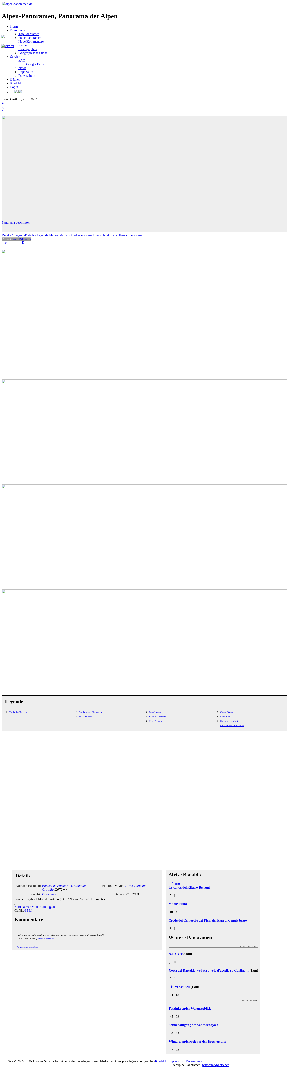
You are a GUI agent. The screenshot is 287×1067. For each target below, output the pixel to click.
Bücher (15, 79)
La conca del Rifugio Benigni (189, 887)
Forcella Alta (155, 712)
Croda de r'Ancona (18, 712)
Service (15, 56)
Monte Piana (178, 904)
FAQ (21, 60)
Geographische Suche (32, 53)
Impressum (25, 72)
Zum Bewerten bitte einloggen (34, 907)
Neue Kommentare (31, 41)
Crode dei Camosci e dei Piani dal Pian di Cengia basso (208, 920)
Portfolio (177, 883)
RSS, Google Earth (31, 64)
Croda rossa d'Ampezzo (90, 712)
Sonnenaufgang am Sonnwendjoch (193, 1025)
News (22, 68)
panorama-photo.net (215, 1065)
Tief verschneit (179, 987)
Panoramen (17, 30)
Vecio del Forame (157, 716)
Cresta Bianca (226, 712)
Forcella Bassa (86, 716)
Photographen (27, 49)
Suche (22, 45)
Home (14, 26)
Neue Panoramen (29, 38)
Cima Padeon (155, 721)
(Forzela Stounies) (229, 721)
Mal (28, 910)
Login (14, 87)
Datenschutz (26, 75)
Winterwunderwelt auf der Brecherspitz (197, 1041)
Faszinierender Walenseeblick (190, 1008)
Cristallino (225, 716)
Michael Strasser (45, 938)
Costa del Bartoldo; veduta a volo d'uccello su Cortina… (209, 970)
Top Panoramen (28, 34)
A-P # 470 (176, 954)
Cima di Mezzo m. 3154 (232, 725)
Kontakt (15, 83)
